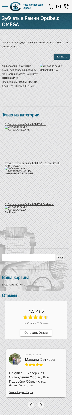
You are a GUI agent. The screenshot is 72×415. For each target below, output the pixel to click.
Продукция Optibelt (24, 42)
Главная (6, 42)
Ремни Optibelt (46, 42)
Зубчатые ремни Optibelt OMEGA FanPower (29, 204)
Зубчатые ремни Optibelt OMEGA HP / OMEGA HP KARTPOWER (32, 164)
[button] (31, 405)
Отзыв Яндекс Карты (21, 392)
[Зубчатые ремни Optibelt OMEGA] (55, 92)
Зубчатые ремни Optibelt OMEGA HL (25, 124)
